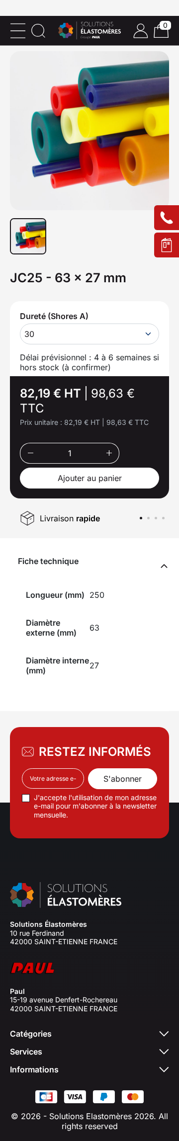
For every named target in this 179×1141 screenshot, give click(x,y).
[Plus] (109, 453)
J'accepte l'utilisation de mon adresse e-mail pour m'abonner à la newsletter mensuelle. (95, 806)
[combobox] (89, 334)
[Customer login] (140, 30)
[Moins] (30, 453)
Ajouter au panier (90, 478)
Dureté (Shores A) (54, 316)
